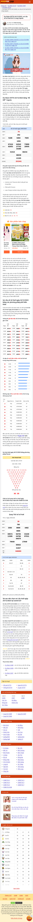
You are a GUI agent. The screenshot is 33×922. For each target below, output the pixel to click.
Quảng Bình (6, 737)
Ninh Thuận (6, 734)
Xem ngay (20, 251)
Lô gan (28, 898)
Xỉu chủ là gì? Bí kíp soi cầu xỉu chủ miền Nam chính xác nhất (20, 808)
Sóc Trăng (4, 705)
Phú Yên (20, 734)
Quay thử (12, 898)
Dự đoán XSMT (9, 673)
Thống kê (21, 898)
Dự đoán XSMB (9, 665)
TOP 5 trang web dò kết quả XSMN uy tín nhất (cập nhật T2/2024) (19, 799)
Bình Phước (6, 752)
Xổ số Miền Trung (7, 721)
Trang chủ (8, 895)
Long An (5, 764)
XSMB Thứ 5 (21, 782)
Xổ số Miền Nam (6, 744)
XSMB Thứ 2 (6, 780)
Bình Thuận (21, 752)
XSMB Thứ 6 (6, 785)
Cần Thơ (4, 700)
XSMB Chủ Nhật (7, 787)
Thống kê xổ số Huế (12, 640)
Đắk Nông (20, 727)
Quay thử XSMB (7, 714)
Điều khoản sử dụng (16, 918)
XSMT (13, 698)
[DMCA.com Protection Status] (16, 903)
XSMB (22, 698)
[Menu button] (30, 1)
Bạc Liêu (20, 748)
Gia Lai (5, 730)
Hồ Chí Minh (6, 762)
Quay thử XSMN (7, 716)
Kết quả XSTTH (7, 685)
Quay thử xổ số (6, 710)
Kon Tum (20, 732)
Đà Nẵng (14, 700)
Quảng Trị (20, 739)
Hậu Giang (21, 759)
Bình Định (6, 725)
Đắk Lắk (5, 727)
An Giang (5, 748)
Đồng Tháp (6, 759)
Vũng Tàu (5, 771)
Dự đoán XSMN (9, 668)
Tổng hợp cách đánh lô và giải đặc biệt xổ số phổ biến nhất (20, 816)
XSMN (3, 698)
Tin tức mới (5, 792)
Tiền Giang (21, 766)
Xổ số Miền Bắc (6, 776)
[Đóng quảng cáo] (31, 916)
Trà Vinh (5, 769)
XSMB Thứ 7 (21, 785)
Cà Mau (5, 755)
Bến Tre (5, 750)
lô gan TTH (21, 435)
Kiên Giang (21, 762)
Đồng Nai (4, 702)
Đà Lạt (5, 757)
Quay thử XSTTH (22, 685)
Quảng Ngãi (6, 739)
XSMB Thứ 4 (6, 782)
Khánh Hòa (15, 702)
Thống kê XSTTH (7, 687)
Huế (19, 730)
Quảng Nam (21, 737)
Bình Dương (21, 750)
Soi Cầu (5, 898)
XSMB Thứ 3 (21, 780)
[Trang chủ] (7, 1)
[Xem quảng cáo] (29, 918)
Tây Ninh (5, 766)
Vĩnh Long (20, 769)
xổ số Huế (10, 632)
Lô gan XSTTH (21, 687)
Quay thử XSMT (22, 714)
